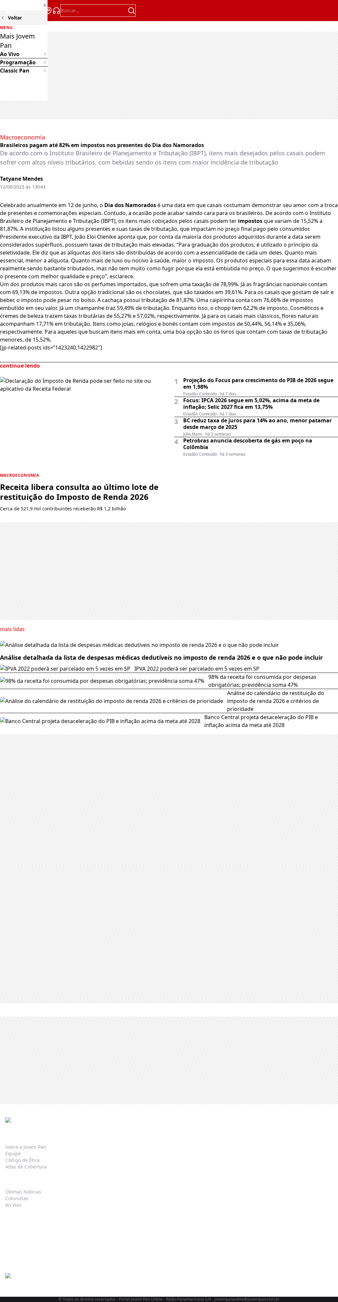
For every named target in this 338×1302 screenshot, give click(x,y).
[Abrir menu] (9, 10)
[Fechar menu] (24, 5)
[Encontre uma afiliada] (48, 11)
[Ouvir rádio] (56, 11)
